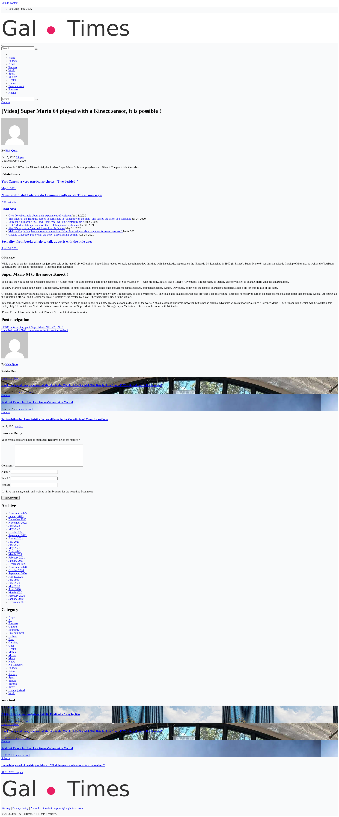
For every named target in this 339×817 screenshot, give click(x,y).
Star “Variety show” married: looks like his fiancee (36, 228)
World (11, 57)
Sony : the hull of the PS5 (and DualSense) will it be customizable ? (46, 221)
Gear (11, 645)
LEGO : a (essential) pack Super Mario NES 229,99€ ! (32, 327)
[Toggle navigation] (2, 45)
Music (11, 658)
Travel (12, 686)
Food (11, 639)
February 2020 (16, 595)
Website (5, 484)
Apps (11, 617)
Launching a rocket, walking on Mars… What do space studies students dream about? (53, 765)
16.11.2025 (8, 721)
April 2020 (14, 589)
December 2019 (17, 602)
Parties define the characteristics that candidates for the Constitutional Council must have (54, 419)
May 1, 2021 (8, 188)
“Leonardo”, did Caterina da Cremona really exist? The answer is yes (51, 195)
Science (12, 671)
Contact (47, 808)
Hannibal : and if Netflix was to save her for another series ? (34, 330)
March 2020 (15, 592)
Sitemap (5, 808)
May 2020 (14, 586)
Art (10, 620)
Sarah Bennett (25, 392)
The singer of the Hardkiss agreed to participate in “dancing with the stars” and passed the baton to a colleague (70, 218)
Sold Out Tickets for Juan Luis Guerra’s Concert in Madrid (37, 402)
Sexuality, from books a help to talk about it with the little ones (46, 241)
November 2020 (17, 567)
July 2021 (13, 541)
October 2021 (16, 532)
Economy (13, 629)
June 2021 (14, 544)
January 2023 (15, 516)
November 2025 (17, 513)
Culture (12, 83)
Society (12, 76)
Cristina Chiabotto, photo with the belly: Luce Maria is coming (43, 234)
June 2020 (14, 582)
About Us (35, 808)
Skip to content (9, 2)
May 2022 (14, 528)
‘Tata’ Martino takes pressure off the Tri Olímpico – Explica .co (44, 225)
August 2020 (15, 576)
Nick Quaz (11, 150)
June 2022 (14, 525)
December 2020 (17, 563)
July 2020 (13, 579)
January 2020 (15, 598)
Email (5, 478)
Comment (7, 465)
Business (13, 89)
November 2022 (17, 522)
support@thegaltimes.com (68, 808)
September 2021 (17, 535)
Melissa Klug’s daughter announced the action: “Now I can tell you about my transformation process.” (65, 231)
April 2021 (14, 551)
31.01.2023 (8, 772)
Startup (12, 680)
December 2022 (17, 519)
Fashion (14, 378)
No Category (15, 664)
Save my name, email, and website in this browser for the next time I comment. (49, 491)
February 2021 (16, 557)
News (11, 64)
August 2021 (15, 538)
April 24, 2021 (9, 201)
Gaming (12, 642)
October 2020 (16, 570)
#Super (20, 157)
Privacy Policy (20, 808)
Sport (11, 73)
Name (5, 471)
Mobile (12, 651)
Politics (12, 60)
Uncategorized (16, 690)
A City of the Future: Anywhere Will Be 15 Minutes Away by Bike (40, 714)
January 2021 (15, 560)
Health (12, 79)
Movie (12, 655)
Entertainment (16, 86)
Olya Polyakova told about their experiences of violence (40, 215)
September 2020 (17, 573)
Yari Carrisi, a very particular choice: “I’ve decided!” (39, 181)
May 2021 (14, 547)
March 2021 (15, 554)
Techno (12, 67)
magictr (19, 426)
